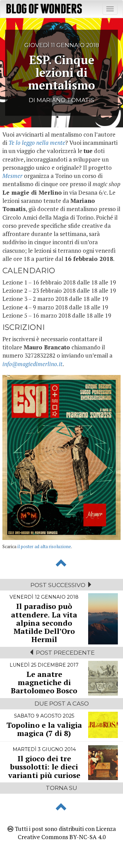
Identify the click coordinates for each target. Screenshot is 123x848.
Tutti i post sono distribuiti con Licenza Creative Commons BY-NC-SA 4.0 (64, 833)
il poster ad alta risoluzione (44, 546)
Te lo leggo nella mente (37, 143)
